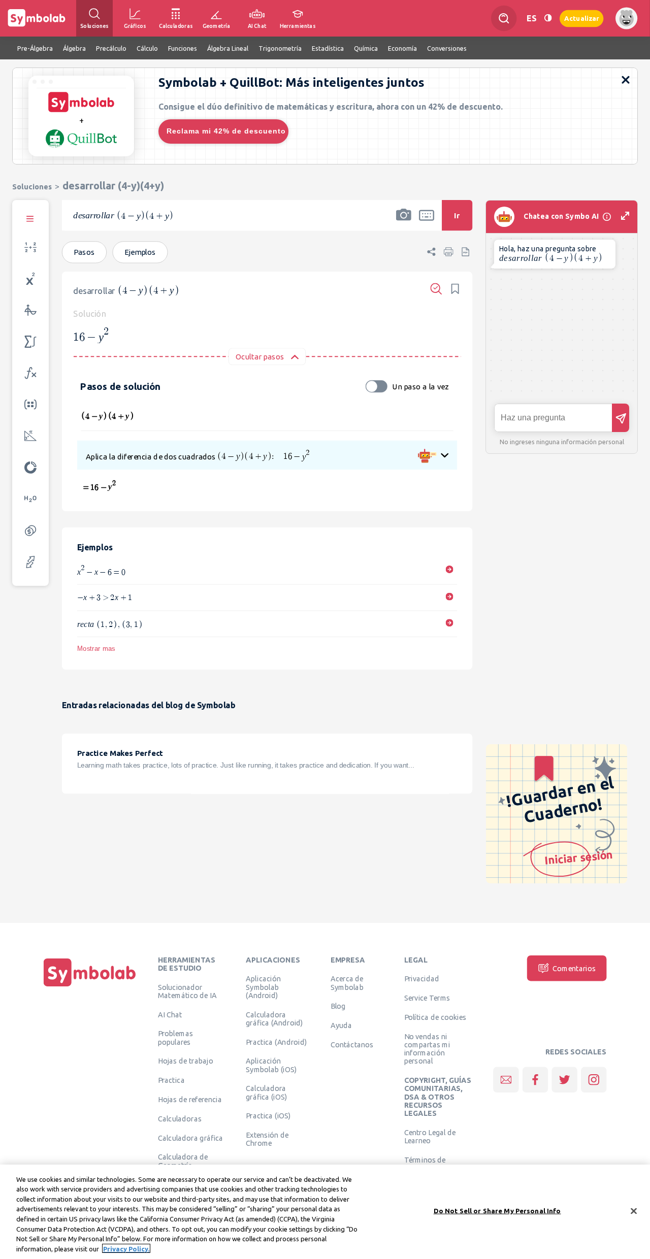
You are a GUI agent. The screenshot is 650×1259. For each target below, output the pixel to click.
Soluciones (32, 186)
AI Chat (170, 1014)
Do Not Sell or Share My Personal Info (497, 1210)
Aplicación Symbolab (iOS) (271, 1065)
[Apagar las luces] (547, 18)
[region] (325, 1212)
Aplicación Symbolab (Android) (263, 987)
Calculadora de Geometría (183, 1161)
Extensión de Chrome (267, 1139)
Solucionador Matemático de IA (187, 991)
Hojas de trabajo (185, 1061)
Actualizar (581, 18)
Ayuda (341, 1025)
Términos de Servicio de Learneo (436, 1163)
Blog (338, 1006)
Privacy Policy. (126, 1248)
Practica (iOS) (268, 1116)
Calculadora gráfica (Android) (274, 1018)
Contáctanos (352, 1044)
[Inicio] (90, 986)
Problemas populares (175, 1038)
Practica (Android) (276, 1042)
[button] (403, 222)
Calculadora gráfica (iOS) (266, 1092)
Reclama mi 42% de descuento (226, 131)
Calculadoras (180, 1118)
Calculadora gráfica (190, 1138)
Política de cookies (435, 1017)
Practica (171, 1080)
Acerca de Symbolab (347, 983)
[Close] (634, 1211)
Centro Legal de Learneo (430, 1136)
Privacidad (421, 979)
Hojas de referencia (190, 1099)
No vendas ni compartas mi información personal (427, 1048)
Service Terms (427, 998)
